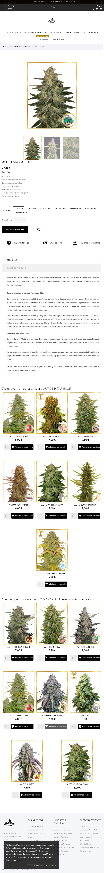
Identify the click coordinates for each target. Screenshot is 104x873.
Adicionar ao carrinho (15, 229)
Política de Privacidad (88, 830)
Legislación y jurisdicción (89, 847)
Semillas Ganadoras (61, 851)
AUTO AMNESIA (85, 436)
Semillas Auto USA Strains (64, 847)
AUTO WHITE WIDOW (52, 505)
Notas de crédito (34, 833)
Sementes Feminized (13, 32)
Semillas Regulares (61, 837)
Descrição (12, 260)
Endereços (32, 837)
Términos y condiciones (89, 833)
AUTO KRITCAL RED (52, 436)
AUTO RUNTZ (27, 784)
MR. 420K (85, 715)
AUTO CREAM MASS (18, 505)
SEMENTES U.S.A (56, 32)
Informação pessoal (35, 826)
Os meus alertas (34, 840)
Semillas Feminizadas (62, 830)
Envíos (82, 826)
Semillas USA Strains (62, 844)
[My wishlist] (97, 9)
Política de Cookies (34, 865)
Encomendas (33, 830)
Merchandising (58, 40)
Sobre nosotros (86, 837)
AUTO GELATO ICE (85, 647)
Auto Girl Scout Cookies (52, 715)
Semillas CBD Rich (61, 840)
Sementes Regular (91, 32)
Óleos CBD (43, 38)
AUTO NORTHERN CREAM (52, 573)
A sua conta (35, 819)
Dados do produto (16, 268)
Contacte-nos (85, 851)
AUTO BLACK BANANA (85, 505)
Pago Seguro (85, 840)
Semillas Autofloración (63, 833)
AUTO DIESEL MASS (18, 436)
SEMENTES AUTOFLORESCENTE (35, 32)
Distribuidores (85, 844)
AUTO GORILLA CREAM (18, 647)
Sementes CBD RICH (73, 32)
